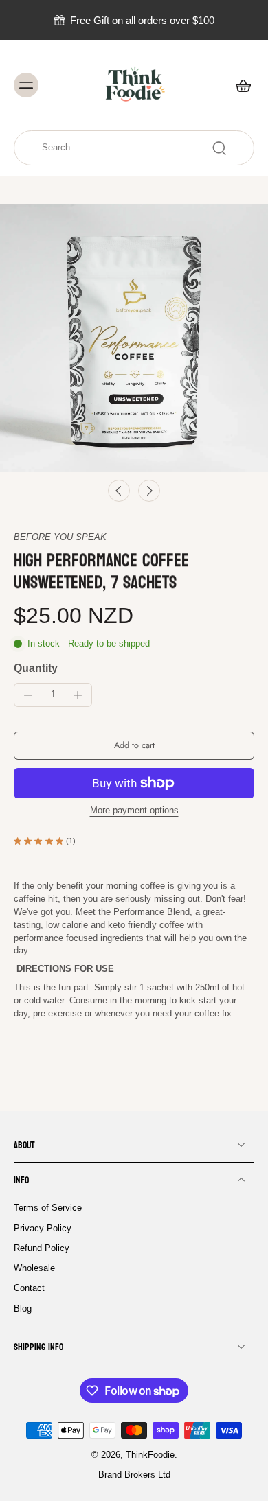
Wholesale (34, 1268)
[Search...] (219, 148)
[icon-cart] (239, 85)
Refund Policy (41, 1248)
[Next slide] (149, 491)
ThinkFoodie (150, 1455)
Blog (23, 1309)
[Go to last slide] (119, 491)
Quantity (36, 668)
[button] (134, 746)
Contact (29, 1289)
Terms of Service (48, 1208)
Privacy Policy (42, 1228)
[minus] (28, 695)
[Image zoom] (134, 338)
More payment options (134, 810)
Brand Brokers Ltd (134, 1475)
